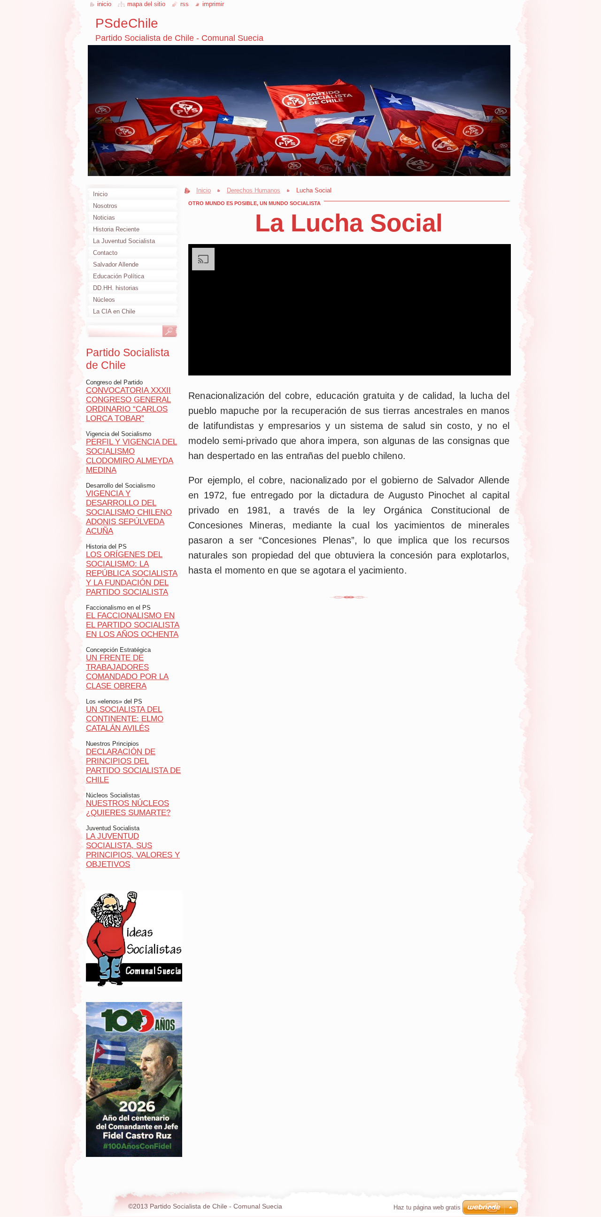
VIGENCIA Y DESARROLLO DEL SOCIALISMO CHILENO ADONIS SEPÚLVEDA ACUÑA (129, 512)
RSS (184, 4)
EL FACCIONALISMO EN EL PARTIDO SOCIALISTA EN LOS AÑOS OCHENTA (132, 625)
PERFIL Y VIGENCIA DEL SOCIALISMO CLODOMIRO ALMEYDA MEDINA (131, 456)
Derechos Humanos (253, 190)
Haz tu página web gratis (427, 1207)
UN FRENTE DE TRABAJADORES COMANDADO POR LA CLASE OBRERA (127, 671)
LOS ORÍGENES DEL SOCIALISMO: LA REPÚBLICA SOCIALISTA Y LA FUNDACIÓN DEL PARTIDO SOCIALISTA (131, 573)
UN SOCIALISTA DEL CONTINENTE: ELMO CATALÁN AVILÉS (124, 719)
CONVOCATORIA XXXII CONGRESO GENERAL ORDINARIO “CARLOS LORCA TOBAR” (128, 404)
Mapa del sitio (146, 4)
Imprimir (213, 4)
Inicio (203, 190)
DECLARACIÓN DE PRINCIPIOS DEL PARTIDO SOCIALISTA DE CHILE (133, 765)
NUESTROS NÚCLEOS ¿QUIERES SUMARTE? (128, 808)
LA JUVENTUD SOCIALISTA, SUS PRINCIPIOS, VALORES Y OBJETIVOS (133, 850)
